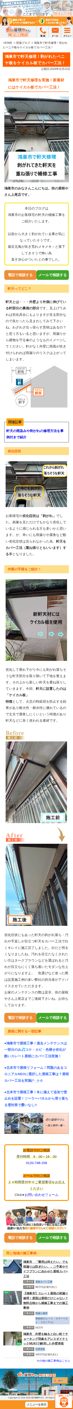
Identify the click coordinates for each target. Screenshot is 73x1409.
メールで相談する (52, 275)
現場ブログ (23, 42)
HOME (8, 42)
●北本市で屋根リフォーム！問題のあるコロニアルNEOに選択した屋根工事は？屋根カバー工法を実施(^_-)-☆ (36, 1074)
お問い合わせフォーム (41, 1195)
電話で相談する (20, 275)
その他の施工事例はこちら (53, 1360)
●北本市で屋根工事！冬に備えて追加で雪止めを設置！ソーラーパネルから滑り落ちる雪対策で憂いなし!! (36, 1098)
